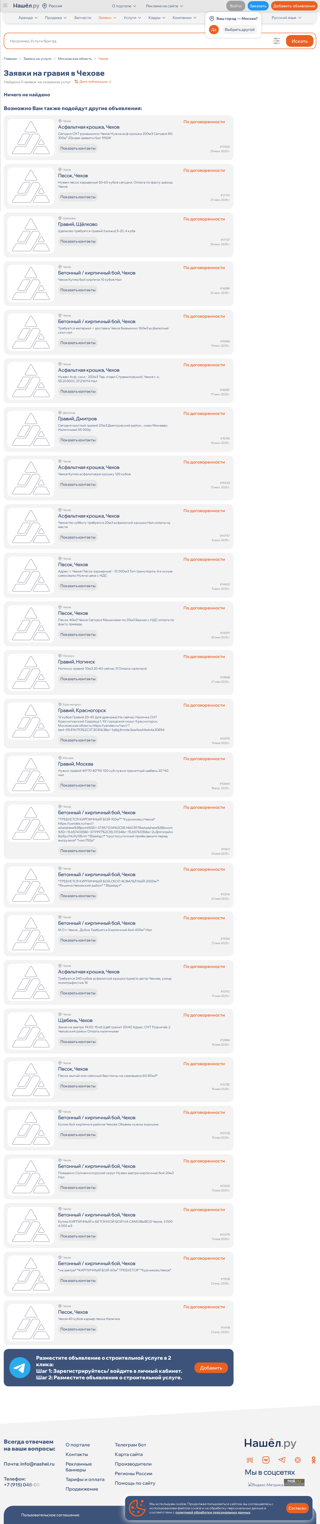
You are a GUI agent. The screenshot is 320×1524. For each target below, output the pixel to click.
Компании (182, 17)
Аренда (26, 17)
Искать (300, 41)
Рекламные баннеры (79, 1467)
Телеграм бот (130, 1445)
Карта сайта (129, 1454)
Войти (236, 6)
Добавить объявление (294, 6)
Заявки (105, 17)
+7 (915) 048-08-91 (25, 1485)
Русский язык (284, 17)
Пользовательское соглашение (50, 1515)
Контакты (77, 1454)
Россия (55, 6)
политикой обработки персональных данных (212, 1512)
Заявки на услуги (37, 59)
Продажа (53, 17)
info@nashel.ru (37, 1464)
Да (213, 29)
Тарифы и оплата (85, 1479)
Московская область (75, 59)
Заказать (258, 6)
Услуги (130, 17)
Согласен (297, 1508)
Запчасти (82, 17)
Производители (133, 1464)
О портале (78, 1445)
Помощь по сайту (135, 1483)
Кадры (154, 17)
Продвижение (82, 1489)
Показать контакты (78, 148)
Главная (10, 59)
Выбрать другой (240, 29)
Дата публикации (95, 81)
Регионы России (133, 1473)
